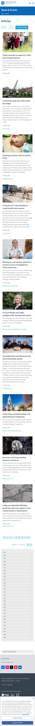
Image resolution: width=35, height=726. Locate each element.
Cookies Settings (17, 718)
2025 (4, 555)
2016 (4, 583)
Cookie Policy (25, 714)
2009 (4, 604)
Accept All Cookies (17, 723)
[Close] (33, 699)
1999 (4, 634)
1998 (4, 637)
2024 (4, 558)
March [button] (4, 27)
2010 (4, 601)
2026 (4, 552)
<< (4, 537)
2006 (4, 613)
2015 (4, 586)
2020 (4, 570)
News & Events (9, 9)
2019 (4, 573)
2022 (4, 564)
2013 (4, 592)
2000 (4, 631)
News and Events (5, 658)
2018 (4, 577)
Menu (7, 14)
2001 (4, 628)
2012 (4, 595)
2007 (4, 610)
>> (28, 537)
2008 (4, 607)
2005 (4, 616)
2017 (4, 580)
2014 (4, 589)
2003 (4, 622)
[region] (17, 711)
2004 (4, 619)
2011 (4, 598)
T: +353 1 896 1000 (6, 685)
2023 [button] (11, 27)
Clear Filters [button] (22, 27)
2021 (4, 567)
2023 (4, 561)
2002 (4, 625)
